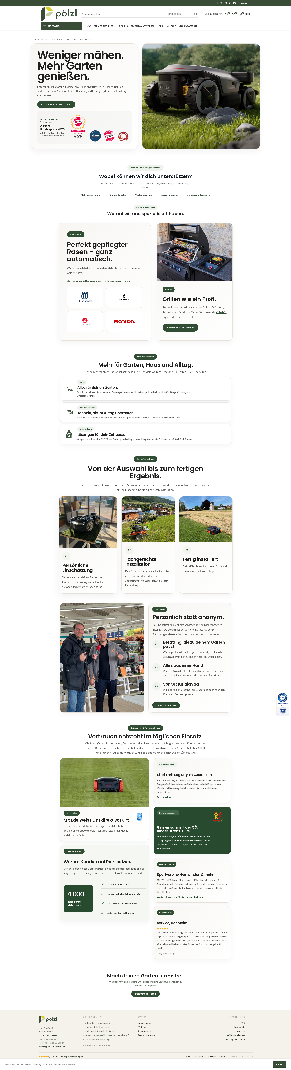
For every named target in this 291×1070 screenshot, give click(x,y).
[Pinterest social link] (226, 3)
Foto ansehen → (165, 797)
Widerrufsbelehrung (236, 1035)
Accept (279, 1064)
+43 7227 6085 (49, 1035)
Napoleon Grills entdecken (180, 327)
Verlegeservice (143, 195)
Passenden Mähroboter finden (56, 104)
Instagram (189, 1056)
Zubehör (221, 312)
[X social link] (221, 3)
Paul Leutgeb (247, 1056)
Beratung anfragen (145, 993)
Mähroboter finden (91, 195)
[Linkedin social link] (230, 3)
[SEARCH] (195, 14)
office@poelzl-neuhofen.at (52, 1046)
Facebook (199, 1056)
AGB (243, 1023)
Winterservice (144, 1027)
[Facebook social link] (217, 3)
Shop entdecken (118, 195)
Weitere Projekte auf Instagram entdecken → (180, 897)
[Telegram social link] (234, 3)
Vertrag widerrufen (235, 1039)
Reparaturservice (169, 195)
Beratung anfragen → (198, 195)
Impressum (240, 1031)
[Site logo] (59, 14)
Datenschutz (239, 1027)
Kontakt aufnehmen (166, 705)
